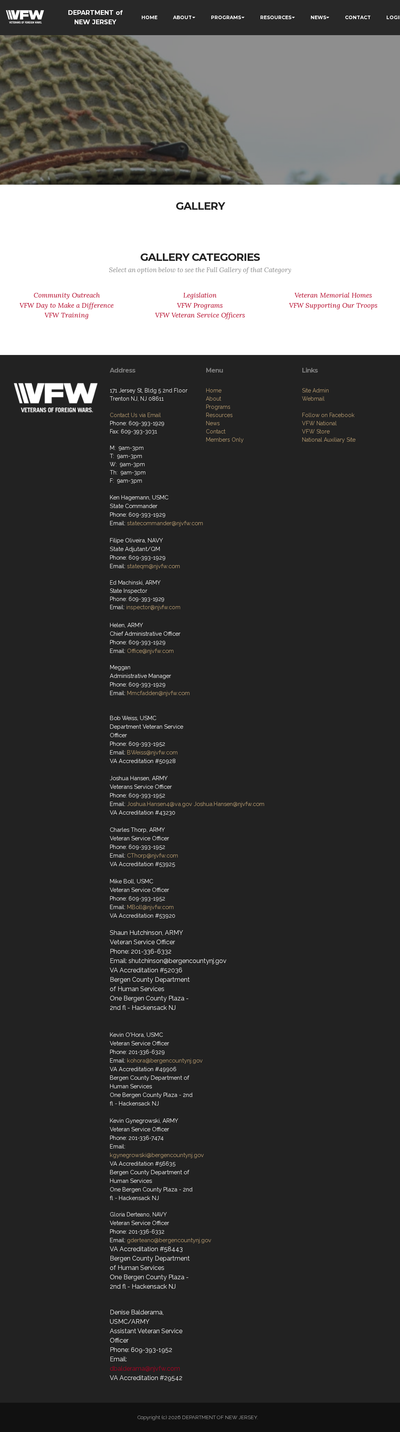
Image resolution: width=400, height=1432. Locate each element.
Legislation (200, 295)
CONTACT (358, 17)
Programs (218, 407)
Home (213, 390)
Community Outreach (67, 295)
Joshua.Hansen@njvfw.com (229, 804)
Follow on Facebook (328, 415)
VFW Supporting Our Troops (333, 305)
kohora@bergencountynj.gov (165, 1060)
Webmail (313, 399)
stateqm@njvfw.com (153, 566)
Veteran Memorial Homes (333, 295)
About (213, 399)
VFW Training (67, 315)
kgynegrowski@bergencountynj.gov (157, 1155)
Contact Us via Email (135, 415)
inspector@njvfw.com (153, 607)
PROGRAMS (226, 17)
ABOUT (182, 17)
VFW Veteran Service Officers (200, 315)
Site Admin (315, 390)
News (213, 423)
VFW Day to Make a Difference (67, 305)
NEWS (318, 17)
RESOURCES (275, 17)
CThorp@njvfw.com (152, 855)
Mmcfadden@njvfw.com (158, 693)
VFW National (319, 423)
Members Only (225, 440)
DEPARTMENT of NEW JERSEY (95, 17)
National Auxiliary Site (328, 440)
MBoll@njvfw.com (150, 907)
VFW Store (316, 431)
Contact (215, 431)
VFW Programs (200, 305)
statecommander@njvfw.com (165, 523)
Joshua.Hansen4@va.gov (159, 804)
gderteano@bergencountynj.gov (169, 1240)
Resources (219, 415)
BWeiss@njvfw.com (152, 752)
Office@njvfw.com (150, 650)
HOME (149, 17)
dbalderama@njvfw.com (145, 1368)
